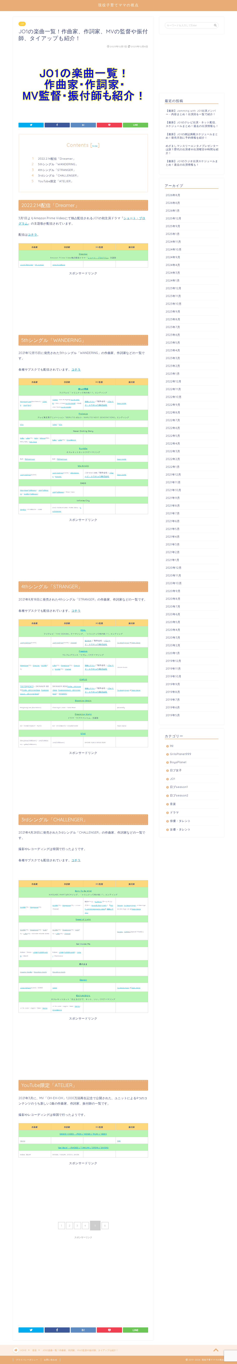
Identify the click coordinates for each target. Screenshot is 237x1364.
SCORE (43, 665)
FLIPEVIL (98, 901)
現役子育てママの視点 (118, 5)
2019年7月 (173, 699)
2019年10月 (173, 676)
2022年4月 (173, 443)
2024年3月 (173, 272)
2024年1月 (173, 280)
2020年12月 (174, 567)
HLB (44, 930)
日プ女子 (176, 770)
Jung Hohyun (25, 475)
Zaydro (23, 509)
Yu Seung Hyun (123, 643)
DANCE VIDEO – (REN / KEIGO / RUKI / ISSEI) (83, 1134)
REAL (83, 630)
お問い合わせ (50, 1359)
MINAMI (58, 476)
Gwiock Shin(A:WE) (99, 905)
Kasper (120, 932)
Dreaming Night (83, 714)
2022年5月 (173, 435)
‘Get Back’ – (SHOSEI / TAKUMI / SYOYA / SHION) (83, 1147)
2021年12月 (173, 474)
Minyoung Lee (25, 401)
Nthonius (30, 459)
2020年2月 (173, 645)
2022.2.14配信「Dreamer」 (57, 158)
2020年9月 (173, 591)
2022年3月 (173, 451)
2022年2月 (173, 459)
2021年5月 (173, 529)
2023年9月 (173, 311)
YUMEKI (127, 932)
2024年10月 (174, 249)
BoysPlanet (178, 762)
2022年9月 (173, 404)
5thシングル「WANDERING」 (58, 164)
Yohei (54, 424)
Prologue (83, 414)
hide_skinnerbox (31, 690)
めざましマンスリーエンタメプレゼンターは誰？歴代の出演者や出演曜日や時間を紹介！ (192, 149)
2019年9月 (173, 684)
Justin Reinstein (26, 265)
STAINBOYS (71, 440)
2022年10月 (174, 397)
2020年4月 (173, 630)
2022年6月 (173, 428)
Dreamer (83, 254)
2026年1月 (173, 210)
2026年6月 (173, 203)
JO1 (22, 24)
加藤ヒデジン (90, 401)
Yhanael (74, 643)
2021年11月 (173, 482)
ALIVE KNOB (70, 403)
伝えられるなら (83, 995)
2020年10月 (174, 583)
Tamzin (120, 905)
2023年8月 (173, 319)
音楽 (173, 804)
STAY (83, 733)
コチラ (32, 234)
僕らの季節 (83, 389)
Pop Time (33, 442)
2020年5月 (173, 622)
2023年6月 (173, 335)
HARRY (26, 494)
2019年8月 (173, 692)
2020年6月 (173, 614)
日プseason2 (179, 795)
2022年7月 (173, 420)
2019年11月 (173, 668)
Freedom (83, 651)
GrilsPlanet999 (180, 754)
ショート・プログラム (98, 258)
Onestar (36, 665)
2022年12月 (173, 381)
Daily (36, 438)
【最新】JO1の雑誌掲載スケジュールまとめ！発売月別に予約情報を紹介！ (192, 136)
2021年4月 (173, 536)
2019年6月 (173, 707)
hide (95, 146)
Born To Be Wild (83, 891)
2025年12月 (173, 218)
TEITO (23, 686)
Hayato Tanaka (26, 972)
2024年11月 (173, 241)
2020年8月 (173, 598)
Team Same (135, 643)
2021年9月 (173, 498)
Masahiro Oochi (40, 972)
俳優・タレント (180, 821)
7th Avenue (39, 265)
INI (171, 746)
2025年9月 (173, 226)
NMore (42, 438)
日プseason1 (179, 787)
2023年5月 (173, 342)
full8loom (32, 490)
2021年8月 (173, 505)
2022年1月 (173, 467)
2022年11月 (173, 389)
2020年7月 (173, 606)
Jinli (40, 490)
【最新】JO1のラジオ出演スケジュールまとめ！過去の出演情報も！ (192, 163)
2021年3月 (173, 544)
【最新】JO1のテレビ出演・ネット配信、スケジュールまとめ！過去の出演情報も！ (192, 124)
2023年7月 (173, 327)
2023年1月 (173, 373)
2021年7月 (173, 513)
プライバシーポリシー (27, 1359)
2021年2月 (173, 552)
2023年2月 (173, 366)
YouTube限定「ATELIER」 (56, 181)
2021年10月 (173, 490)
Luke (28, 438)
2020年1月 (173, 653)
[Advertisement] (83, 301)
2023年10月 (174, 304)
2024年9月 (173, 257)
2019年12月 (173, 661)
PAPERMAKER (69, 952)
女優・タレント (180, 829)
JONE (35, 952)
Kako (22, 438)
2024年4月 (173, 265)
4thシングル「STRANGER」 (57, 170)
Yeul (25, 405)
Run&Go (83, 448)
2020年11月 (173, 575)
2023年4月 (173, 350)
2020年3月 (173, 637)
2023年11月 (173, 296)
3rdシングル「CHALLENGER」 (59, 175)
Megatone (24, 665)
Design (83, 980)
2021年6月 (173, 521)
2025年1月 (173, 234)
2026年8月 (173, 195)
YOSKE (55, 400)
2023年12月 (173, 288)
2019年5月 (173, 715)
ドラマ (174, 812)
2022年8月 (173, 412)
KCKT (30, 686)
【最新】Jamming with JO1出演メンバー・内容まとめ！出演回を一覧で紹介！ (191, 112)
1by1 (29, 405)
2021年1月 (172, 560)
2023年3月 (173, 358)
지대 (119, 1141)
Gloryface (24, 490)
